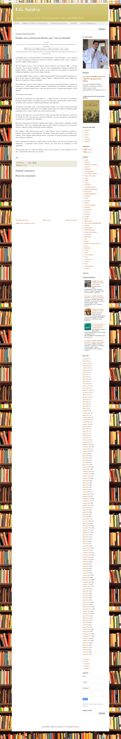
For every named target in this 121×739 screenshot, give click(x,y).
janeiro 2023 (86, 388)
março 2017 (86, 546)
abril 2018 (85, 516)
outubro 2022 (86, 395)
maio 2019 (85, 487)
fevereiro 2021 (87, 440)
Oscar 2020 (87, 234)
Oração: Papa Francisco (90, 232)
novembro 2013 (87, 636)
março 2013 (86, 654)
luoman (64, 727)
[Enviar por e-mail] (28, 163)
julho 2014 (85, 618)
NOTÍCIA (87, 225)
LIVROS (86, 216)
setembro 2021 (87, 424)
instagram (87, 139)
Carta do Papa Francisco (90, 173)
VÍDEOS (86, 268)
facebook (86, 130)
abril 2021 (85, 435)
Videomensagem (88, 266)
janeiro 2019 (86, 496)
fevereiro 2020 (87, 467)
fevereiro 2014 (87, 629)
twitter (86, 132)
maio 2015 (85, 595)
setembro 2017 (87, 532)
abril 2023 (85, 381)
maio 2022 (85, 406)
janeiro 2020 (86, 469)
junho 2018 (86, 512)
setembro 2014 (87, 613)
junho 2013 (86, 647)
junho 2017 (86, 539)
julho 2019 (85, 483)
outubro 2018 (86, 503)
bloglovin (87, 141)
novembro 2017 (87, 528)
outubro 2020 (86, 449)
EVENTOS (87, 196)
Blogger (76, 727)
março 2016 (86, 573)
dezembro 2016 (87, 553)
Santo (85, 252)
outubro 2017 (86, 530)
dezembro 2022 (87, 390)
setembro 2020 (87, 451)
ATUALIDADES (89, 171)
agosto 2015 (86, 589)
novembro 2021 (87, 420)
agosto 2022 (86, 399)
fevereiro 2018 (87, 521)
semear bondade (88, 255)
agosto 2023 (86, 372)
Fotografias (87, 200)
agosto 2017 (86, 535)
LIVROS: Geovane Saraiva (59, 23)
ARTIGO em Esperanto (90, 164)
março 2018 (86, 519)
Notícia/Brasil (88, 228)
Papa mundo (87, 237)
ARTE (86, 160)
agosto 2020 (86, 453)
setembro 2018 (87, 505)
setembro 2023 (87, 370)
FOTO (86, 198)
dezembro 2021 (87, 417)
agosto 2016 (86, 562)
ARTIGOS (73, 23)
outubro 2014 (86, 611)
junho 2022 (86, 404)
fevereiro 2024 (87, 363)
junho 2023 (86, 377)
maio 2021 (85, 433)
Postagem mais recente (22, 220)
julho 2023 (85, 374)
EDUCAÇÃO (88, 191)
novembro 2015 (87, 582)
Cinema (24, 165)
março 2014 (86, 627)
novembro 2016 (87, 555)
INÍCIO (16, 23)
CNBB (86, 180)
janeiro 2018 (86, 523)
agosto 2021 (86, 426)
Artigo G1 (87, 167)
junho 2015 (86, 593)
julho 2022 (85, 402)
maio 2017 (85, 541)
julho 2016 (85, 564)
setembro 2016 (87, 559)
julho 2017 (85, 537)
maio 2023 (85, 379)
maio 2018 (85, 514)
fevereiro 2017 (87, 548)
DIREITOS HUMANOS (91, 189)
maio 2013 (85, 649)
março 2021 (86, 438)
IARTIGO (87, 207)
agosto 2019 (86, 480)
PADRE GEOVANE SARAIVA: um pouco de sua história (98, 282)
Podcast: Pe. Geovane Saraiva (92, 243)
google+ (86, 137)
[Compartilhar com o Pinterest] (35, 163)
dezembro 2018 (87, 498)
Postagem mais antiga (71, 220)
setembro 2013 (87, 640)
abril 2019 (85, 489)
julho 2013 (85, 645)
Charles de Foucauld (89, 176)
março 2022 (86, 411)
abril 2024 (85, 361)
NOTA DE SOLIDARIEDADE (92, 223)
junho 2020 (86, 458)
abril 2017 (85, 544)
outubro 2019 (86, 476)
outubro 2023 (86, 368)
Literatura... (87, 214)
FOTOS (86, 203)
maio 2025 (85, 359)
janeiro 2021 (86, 442)
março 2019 (86, 492)
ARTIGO (86, 162)
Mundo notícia (88, 221)
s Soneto (86, 250)
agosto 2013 (86, 643)
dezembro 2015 (87, 580)
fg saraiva (89, 152)
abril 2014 (85, 625)
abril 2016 (85, 571)
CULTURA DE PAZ (90, 187)
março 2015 (86, 600)
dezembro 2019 (87, 471)
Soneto (86, 257)
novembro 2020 (87, 447)
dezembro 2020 (87, 444)
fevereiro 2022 (87, 413)
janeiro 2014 (86, 631)
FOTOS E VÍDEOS (89, 205)
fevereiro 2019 (87, 494)
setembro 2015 (87, 586)
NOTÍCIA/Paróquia (89, 230)
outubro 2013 (86, 638)
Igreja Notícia (88, 209)
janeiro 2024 (86, 365)
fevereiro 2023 (87, 386)
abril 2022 (85, 408)
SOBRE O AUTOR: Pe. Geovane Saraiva (35, 23)
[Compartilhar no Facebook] (34, 163)
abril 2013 (85, 652)
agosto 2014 (86, 616)
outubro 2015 (86, 584)
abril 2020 (85, 462)
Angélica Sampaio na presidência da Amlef (98, 310)
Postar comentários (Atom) (27, 223)
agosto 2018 (86, 507)
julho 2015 (85, 591)
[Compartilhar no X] (32, 163)
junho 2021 (86, 431)
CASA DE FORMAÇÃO (88, 23)
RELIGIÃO (87, 248)
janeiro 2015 (86, 604)
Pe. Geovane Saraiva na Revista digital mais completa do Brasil (98, 325)
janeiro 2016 (86, 577)
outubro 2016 (86, 557)
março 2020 (86, 465)
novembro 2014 (87, 609)
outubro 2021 (86, 422)
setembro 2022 (87, 397)
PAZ (85, 239)
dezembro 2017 (87, 526)
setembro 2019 (87, 478)
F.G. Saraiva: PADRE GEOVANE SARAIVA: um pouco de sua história (94, 78)
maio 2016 (85, 568)
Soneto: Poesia (88, 259)
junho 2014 (86, 620)
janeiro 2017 (86, 550)
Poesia (86, 246)
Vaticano (86, 261)
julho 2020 (85, 456)
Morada (86, 218)
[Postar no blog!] (30, 163)
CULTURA (87, 185)
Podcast (86, 241)
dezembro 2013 (87, 634)
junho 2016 (86, 566)
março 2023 (86, 383)
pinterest (86, 135)
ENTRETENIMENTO (90, 194)
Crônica (86, 182)
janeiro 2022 (86, 415)
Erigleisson (89, 149)
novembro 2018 (87, 501)
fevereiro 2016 (87, 575)
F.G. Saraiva (28, 9)
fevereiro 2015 (87, 602)
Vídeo (86, 264)
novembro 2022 (87, 393)
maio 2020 (85, 460)
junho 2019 (86, 485)
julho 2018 (85, 510)
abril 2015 (85, 598)
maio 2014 (85, 622)
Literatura (87, 212)
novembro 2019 (87, 474)
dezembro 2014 (87, 607)
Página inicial (46, 220)
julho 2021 (85, 429)
